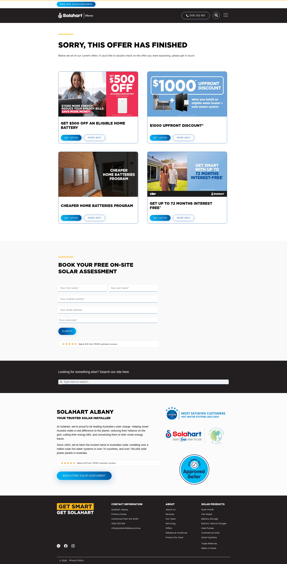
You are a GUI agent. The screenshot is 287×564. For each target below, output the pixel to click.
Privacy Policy (76, 560)
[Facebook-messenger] (58, 546)
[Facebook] (66, 546)
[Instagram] (73, 546)
